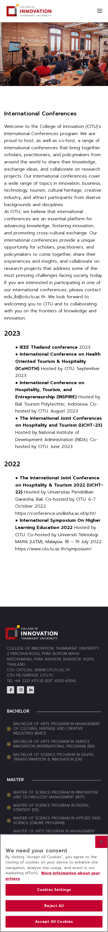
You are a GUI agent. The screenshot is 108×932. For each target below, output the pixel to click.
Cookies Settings (54, 889)
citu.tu (46, 675)
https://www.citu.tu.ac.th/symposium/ (53, 549)
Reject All (53, 905)
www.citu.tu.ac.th (52, 670)
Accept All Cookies (54, 921)
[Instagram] (20, 689)
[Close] (101, 842)
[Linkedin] (30, 689)
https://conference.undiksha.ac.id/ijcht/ (55, 513)
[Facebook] (10, 689)
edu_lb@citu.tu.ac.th (24, 296)
